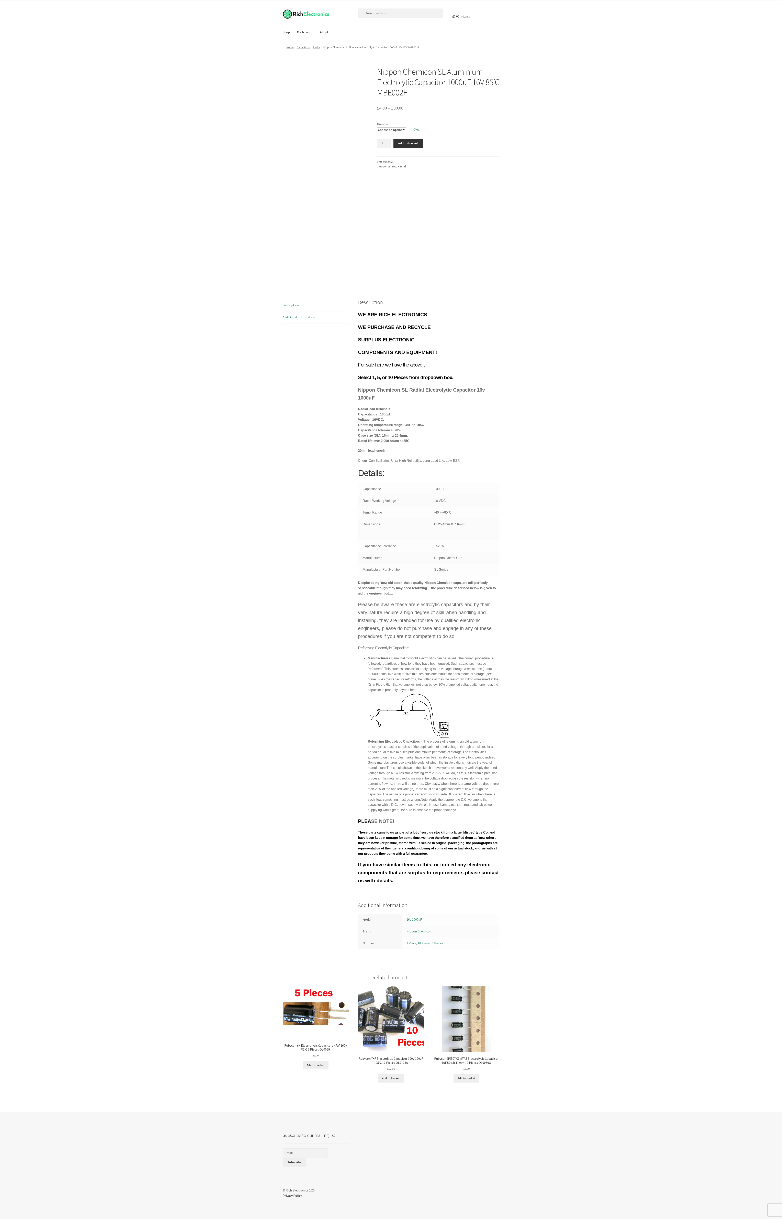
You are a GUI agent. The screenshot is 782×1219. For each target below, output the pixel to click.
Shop (286, 32)
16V (394, 166)
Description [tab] (291, 305)
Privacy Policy (292, 1196)
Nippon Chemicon (419, 931)
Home (290, 47)
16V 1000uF (414, 919)
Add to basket (408, 143)
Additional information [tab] (299, 317)
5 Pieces (437, 943)
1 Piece (411, 943)
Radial (316, 47)
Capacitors (303, 47)
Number (382, 124)
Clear (417, 129)
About (324, 32)
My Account (305, 32)
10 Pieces (424, 943)
